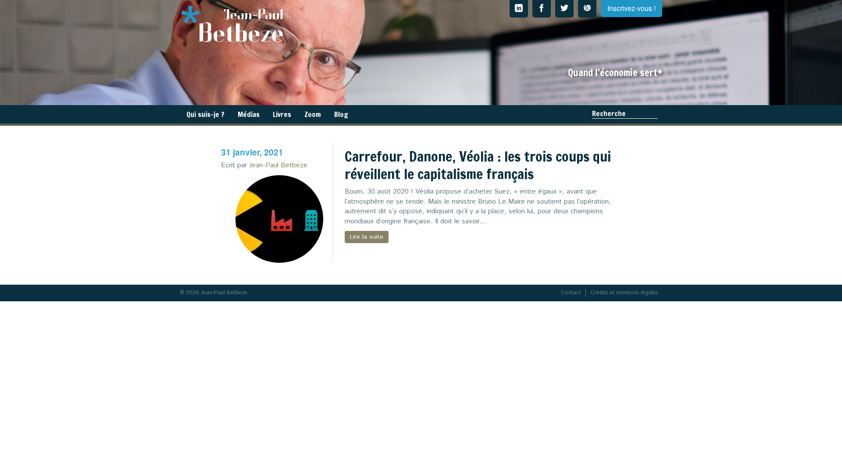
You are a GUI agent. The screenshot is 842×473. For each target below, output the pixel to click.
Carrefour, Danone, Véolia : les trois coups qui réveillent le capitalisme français (478, 165)
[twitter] (564, 9)
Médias (249, 114)
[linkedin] (519, 9)
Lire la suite (366, 237)
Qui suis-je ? (205, 114)
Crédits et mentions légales (624, 293)
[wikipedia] (587, 9)
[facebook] (541, 9)
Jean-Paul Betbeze (278, 165)
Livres (282, 114)
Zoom (312, 114)
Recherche (609, 113)
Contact (571, 293)
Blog (341, 114)
